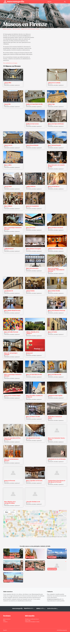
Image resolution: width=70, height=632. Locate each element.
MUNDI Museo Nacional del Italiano (55, 417)
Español (5, 630)
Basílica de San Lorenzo (32, 124)
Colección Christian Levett (33, 501)
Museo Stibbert (8, 206)
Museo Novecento (30, 227)
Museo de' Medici (52, 332)
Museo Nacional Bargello (54, 145)
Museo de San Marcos (53, 186)
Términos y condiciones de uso (32, 619)
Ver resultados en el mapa (10, 63)
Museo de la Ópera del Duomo (56, 124)
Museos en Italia (16, 29)
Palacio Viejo (51, 104)
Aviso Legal (27, 620)
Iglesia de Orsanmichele (32, 206)
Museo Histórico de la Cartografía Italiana (10, 502)
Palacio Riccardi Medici (32, 145)
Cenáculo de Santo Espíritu (55, 395)
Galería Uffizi (7, 83)
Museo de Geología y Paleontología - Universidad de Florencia (56, 270)
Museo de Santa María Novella (34, 374)
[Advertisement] (51, 42)
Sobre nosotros (6, 619)
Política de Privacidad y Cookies (32, 621)
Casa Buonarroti (8, 291)
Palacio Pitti (7, 104)
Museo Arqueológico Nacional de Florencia (13, 228)
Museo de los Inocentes (32, 268)
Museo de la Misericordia (54, 374)
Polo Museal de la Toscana (33, 438)
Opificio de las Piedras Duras (55, 248)
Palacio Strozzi (8, 145)
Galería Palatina (30, 291)
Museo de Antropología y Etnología (11, 353)
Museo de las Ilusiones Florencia (56, 310)
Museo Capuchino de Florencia (34, 480)
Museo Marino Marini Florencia (12, 310)
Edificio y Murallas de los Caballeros (32, 332)
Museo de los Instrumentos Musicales (11, 459)
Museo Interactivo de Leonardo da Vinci (56, 165)
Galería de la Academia (54, 83)
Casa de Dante (8, 186)
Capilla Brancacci (8, 248)
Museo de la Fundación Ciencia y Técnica (56, 438)
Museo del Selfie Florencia (11, 332)
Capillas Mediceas (30, 186)
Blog (4, 620)
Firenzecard (29, 353)
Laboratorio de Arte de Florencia (56, 459)
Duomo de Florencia (9, 480)
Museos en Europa (7, 29)
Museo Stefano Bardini (54, 291)
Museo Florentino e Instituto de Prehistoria (34, 396)
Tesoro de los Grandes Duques (12, 395)
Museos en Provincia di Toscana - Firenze (30, 29)
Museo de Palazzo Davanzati (55, 227)
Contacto (5, 621)
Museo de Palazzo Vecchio (33, 416)
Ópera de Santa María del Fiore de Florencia (12, 438)
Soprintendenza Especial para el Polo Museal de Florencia (56, 481)
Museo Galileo (8, 165)
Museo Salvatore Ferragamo (33, 248)
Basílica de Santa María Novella (34, 104)
